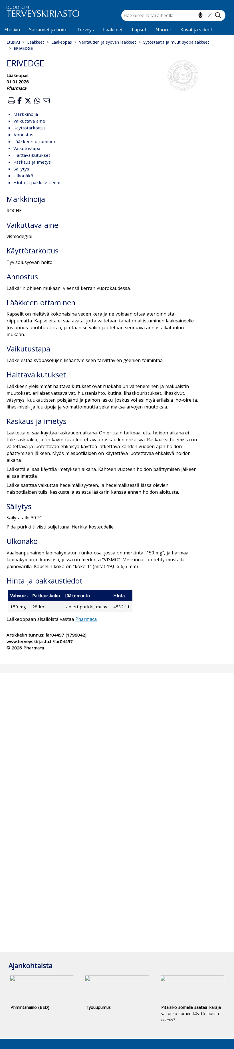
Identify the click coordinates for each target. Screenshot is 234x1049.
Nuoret (163, 30)
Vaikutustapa (26, 148)
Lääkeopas (61, 42)
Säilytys (21, 169)
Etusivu (12, 30)
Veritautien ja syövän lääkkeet (107, 42)
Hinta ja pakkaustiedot (37, 182)
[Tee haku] (218, 15)
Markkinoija (25, 114)
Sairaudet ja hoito (48, 30)
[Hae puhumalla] (200, 15)
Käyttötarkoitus (29, 128)
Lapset (139, 30)
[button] (11, 100)
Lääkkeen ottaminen (35, 141)
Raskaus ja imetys (32, 162)
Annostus (23, 134)
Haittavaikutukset (31, 155)
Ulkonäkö (23, 175)
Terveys (85, 30)
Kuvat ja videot (196, 30)
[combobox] (173, 15)
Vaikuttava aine (29, 121)
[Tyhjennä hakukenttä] (209, 15)
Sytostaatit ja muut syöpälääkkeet (176, 42)
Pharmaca (86, 619)
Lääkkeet (113, 30)
